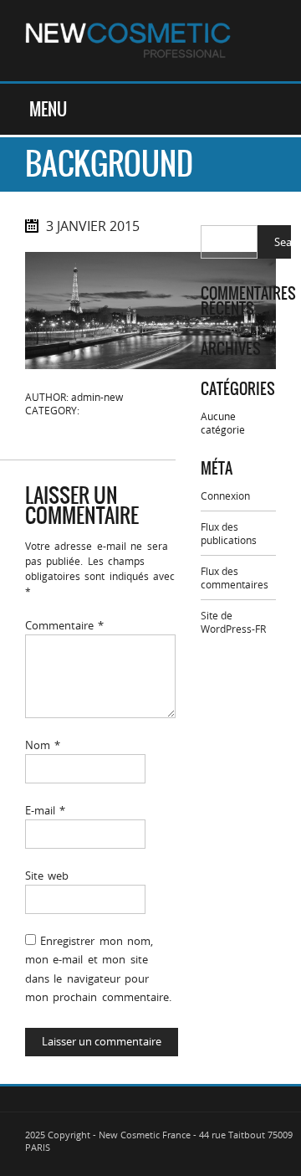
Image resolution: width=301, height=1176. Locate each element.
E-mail (45, 810)
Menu (48, 109)
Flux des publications (229, 533)
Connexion (225, 495)
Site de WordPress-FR (233, 622)
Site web (47, 875)
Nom (42, 744)
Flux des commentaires (234, 577)
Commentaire (64, 625)
